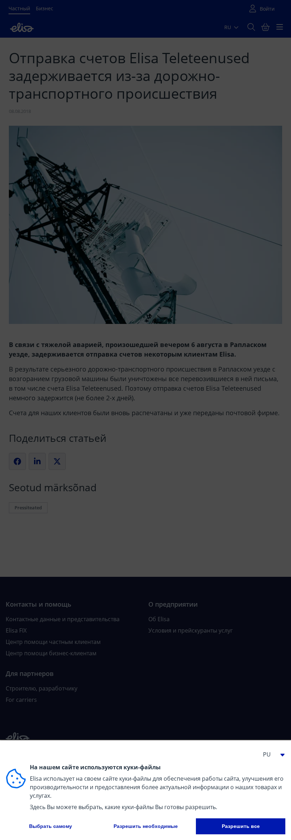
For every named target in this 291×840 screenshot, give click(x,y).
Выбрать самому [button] (50, 826)
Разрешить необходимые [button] (146, 826)
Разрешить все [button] (241, 826)
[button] (271, 754)
